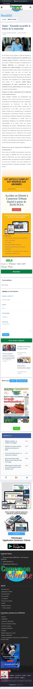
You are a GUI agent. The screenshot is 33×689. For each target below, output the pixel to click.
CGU (17, 680)
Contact (25, 680)
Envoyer (5, 334)
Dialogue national (6, 605)
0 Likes (4, 34)
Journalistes (4, 598)
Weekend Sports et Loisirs (8, 633)
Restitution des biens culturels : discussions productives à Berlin (13, 448)
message (5, 322)
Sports (4, 677)
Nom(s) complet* (8, 296)
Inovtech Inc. (20, 684)
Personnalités (5, 596)
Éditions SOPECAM (6, 635)
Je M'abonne (16, 209)
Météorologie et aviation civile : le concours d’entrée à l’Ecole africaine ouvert (13, 467)
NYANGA (3, 630)
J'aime (8, 260)
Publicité (21, 680)
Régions (22, 677)
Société (24, 675)
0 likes (5, 361)
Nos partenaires (5, 594)
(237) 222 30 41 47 (7, 1)
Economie (18, 675)
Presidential (5, 675)
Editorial (17, 677)
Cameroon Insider (6, 626)
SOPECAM (4, 619)
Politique (12, 675)
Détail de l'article (12, 19)
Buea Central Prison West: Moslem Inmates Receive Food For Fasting (13, 460)
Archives (3, 616)
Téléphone (6, 313)
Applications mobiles (6, 591)
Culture (29, 675)
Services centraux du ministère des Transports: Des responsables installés (9, 356)
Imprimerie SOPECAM (7, 621)
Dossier (3, 603)
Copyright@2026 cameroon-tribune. (8, 680)
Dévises (30, 680)
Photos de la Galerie (6, 601)
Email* (4, 304)
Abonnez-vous (22, 380)
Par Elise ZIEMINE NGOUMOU (9, 32)
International (10, 677)
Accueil (4, 19)
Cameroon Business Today (8, 623)
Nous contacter (6, 3)
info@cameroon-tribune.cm (21, 1)
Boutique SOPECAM (6, 628)
